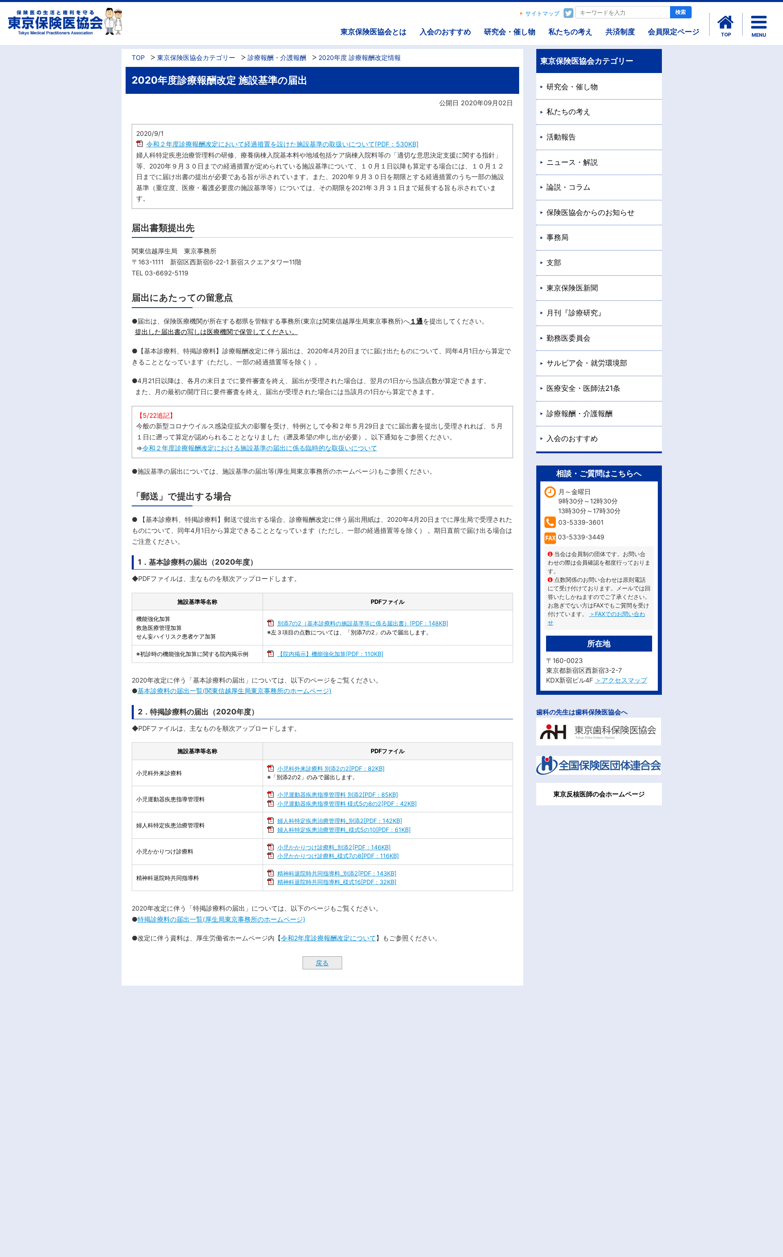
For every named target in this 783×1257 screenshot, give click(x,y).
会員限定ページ (673, 31)
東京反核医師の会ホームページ (599, 794)
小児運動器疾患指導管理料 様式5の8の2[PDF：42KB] (347, 803)
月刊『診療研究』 (575, 312)
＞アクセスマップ (621, 680)
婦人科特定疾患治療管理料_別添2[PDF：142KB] (339, 820)
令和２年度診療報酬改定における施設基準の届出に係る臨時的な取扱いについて (259, 448)
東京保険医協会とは (374, 31)
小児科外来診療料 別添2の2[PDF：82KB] (331, 768)
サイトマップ (542, 13)
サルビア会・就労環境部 (586, 363)
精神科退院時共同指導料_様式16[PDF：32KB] (336, 881)
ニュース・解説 (572, 162)
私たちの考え (571, 31)
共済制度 (620, 31)
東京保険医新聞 (572, 288)
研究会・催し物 (509, 31)
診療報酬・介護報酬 (277, 58)
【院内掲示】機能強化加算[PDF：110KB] (330, 653)
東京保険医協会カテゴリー (196, 58)
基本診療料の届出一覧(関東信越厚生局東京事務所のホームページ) (234, 691)
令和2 (289, 938)
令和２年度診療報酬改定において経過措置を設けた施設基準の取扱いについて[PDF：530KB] (282, 144)
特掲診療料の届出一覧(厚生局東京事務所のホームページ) (221, 919)
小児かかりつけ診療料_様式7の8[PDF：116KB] (338, 855)
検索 (680, 12)
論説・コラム (568, 187)
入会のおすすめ (445, 31)
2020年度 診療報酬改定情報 (360, 58)
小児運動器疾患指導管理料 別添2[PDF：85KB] (337, 794)
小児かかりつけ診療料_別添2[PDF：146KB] (334, 847)
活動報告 (561, 137)
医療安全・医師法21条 (583, 388)
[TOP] (726, 22)
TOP (138, 58)
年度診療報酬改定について (337, 938)
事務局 (557, 237)
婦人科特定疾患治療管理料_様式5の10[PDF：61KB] (344, 829)
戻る (322, 963)
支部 (553, 262)
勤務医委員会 (568, 338)
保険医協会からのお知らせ (590, 212)
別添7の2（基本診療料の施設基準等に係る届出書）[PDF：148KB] (362, 623)
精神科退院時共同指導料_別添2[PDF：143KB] (336, 873)
